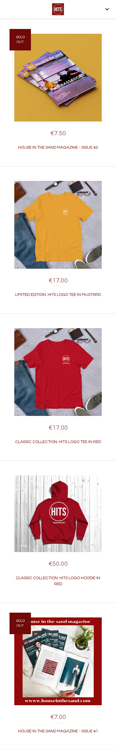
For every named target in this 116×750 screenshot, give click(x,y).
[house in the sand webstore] (58, 9)
